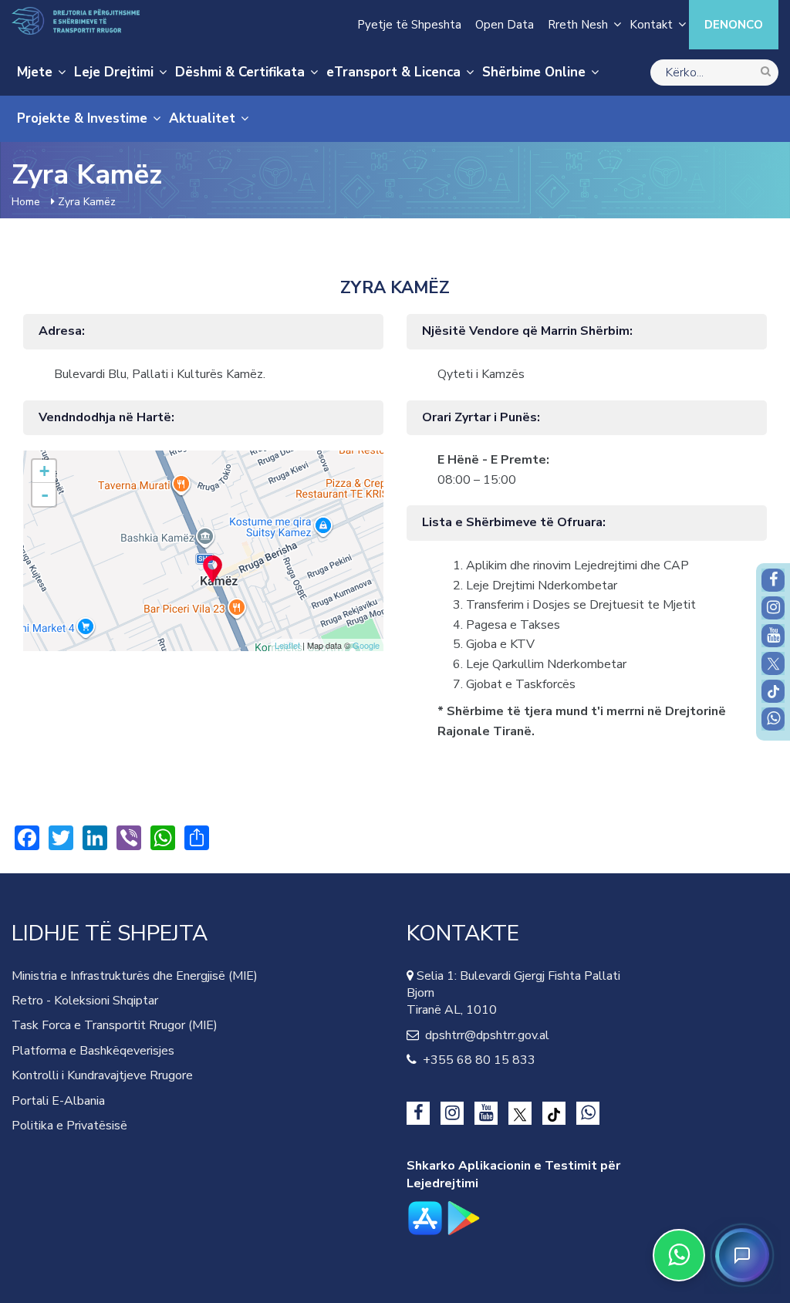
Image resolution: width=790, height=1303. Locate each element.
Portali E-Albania (58, 1100)
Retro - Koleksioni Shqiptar (85, 1000)
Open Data (504, 24)
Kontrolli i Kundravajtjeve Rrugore (102, 1075)
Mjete (34, 72)
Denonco (733, 24)
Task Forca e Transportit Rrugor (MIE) (115, 1025)
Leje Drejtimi (114, 72)
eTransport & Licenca (393, 72)
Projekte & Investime (82, 118)
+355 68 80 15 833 (476, 1060)
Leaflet (287, 645)
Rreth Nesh (578, 24)
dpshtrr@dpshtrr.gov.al (484, 1035)
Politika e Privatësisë (69, 1125)
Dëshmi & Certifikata (240, 72)
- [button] (44, 494)
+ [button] (44, 471)
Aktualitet (202, 118)
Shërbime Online (534, 72)
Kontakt (651, 24)
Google (366, 645)
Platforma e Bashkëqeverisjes (93, 1050)
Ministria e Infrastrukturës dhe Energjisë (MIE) (135, 975)
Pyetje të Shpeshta (409, 24)
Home (26, 201)
